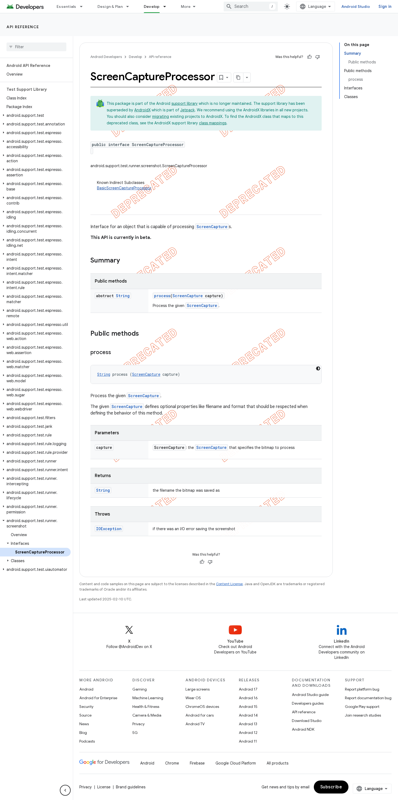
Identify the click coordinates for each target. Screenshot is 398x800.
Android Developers (106, 56)
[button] (35, 115)
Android (86, 689)
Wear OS (193, 697)
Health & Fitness (145, 706)
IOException (109, 528)
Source (85, 715)
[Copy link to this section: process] (116, 352)
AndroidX (142, 110)
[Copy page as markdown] (238, 77)
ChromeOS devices (202, 706)
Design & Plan (110, 6)
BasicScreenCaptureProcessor (124, 188)
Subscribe (331, 787)
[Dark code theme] (318, 368)
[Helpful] (309, 57)
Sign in (385, 6)
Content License (229, 584)
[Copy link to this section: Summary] (125, 261)
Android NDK (303, 729)
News (84, 723)
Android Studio (355, 6)
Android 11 (248, 741)
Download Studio (306, 720)
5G (135, 732)
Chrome (172, 763)
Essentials (66, 6)
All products (277, 763)
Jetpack (187, 110)
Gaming (139, 689)
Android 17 (248, 689)
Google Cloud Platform (236, 763)
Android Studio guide (310, 694)
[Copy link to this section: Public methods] (144, 334)
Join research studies (363, 715)
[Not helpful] (318, 57)
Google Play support (362, 706)
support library (184, 103)
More (186, 6)
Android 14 (248, 715)
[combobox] (251, 6)
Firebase (197, 763)
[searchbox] (36, 47)
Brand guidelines (130, 787)
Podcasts (87, 741)
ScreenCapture (212, 226)
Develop (152, 6)
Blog (83, 732)
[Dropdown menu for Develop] (167, 6)
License (103, 787)
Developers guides (308, 703)
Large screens (197, 689)
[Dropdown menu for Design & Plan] (130, 6)
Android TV (195, 723)
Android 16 (248, 697)
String (123, 295)
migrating (160, 116)
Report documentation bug (368, 697)
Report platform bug (362, 689)
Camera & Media (146, 715)
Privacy (138, 723)
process (162, 295)
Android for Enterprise (98, 697)
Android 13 (248, 723)
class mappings (212, 123)
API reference (22, 26)
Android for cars (199, 715)
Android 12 (248, 732)
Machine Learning (147, 697)
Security (86, 706)
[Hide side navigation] (65, 790)
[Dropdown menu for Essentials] (83, 6)
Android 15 (248, 706)
